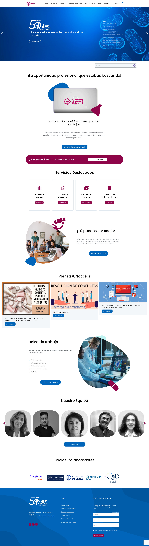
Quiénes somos (65, 505)
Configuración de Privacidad (68, 522)
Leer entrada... (10, 324)
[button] (75, 101)
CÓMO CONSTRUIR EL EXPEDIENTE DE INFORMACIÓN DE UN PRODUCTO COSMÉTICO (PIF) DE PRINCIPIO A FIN (24, 320)
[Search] (134, 65)
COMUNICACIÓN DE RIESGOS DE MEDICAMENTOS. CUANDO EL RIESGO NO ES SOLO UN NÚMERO (122, 307)
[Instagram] (36, 524)
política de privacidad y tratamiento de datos (108, 530)
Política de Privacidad (67, 519)
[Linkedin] (33, 524)
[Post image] (26, 298)
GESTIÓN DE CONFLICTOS (61, 312)
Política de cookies (66, 515)
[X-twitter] (30, 524)
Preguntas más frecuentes (68, 508)
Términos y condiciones (67, 512)
